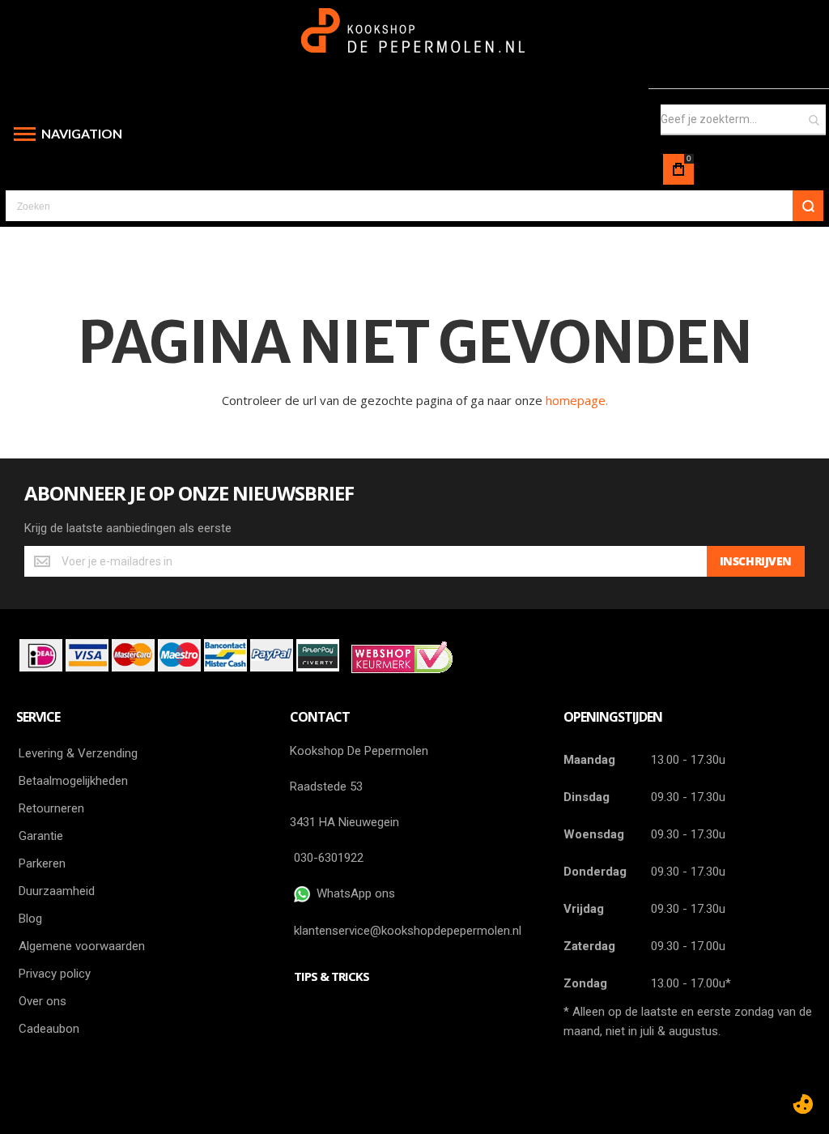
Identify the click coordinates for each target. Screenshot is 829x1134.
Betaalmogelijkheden (73, 781)
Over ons (42, 1001)
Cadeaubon (49, 1028)
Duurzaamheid (57, 891)
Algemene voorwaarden (82, 946)
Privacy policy (55, 973)
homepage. (577, 400)
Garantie (41, 836)
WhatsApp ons (352, 893)
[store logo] (415, 38)
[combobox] (743, 119)
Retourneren (51, 808)
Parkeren (42, 863)
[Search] (808, 205)
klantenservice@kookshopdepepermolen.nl (407, 930)
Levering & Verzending (78, 753)
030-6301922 (328, 857)
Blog (30, 918)
